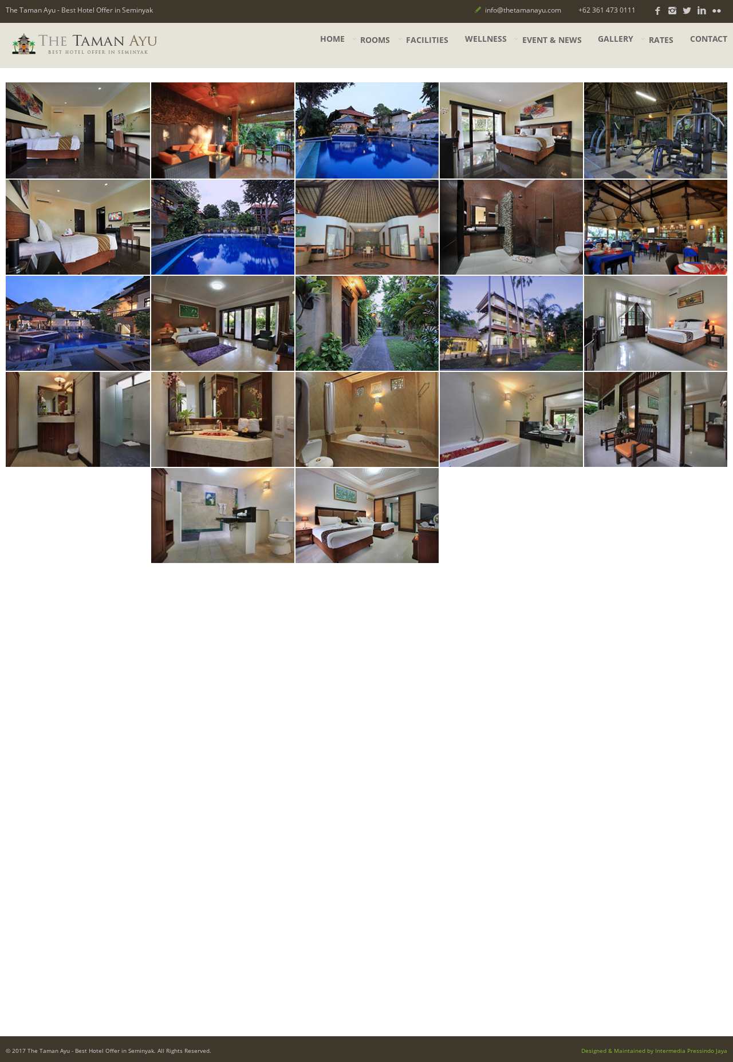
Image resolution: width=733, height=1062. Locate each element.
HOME (332, 39)
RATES (661, 39)
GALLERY (615, 39)
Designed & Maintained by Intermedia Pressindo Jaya (654, 1051)
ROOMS (375, 39)
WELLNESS (486, 39)
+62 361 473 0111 (607, 10)
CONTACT (708, 39)
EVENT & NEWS (552, 39)
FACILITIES (427, 39)
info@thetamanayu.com (523, 10)
